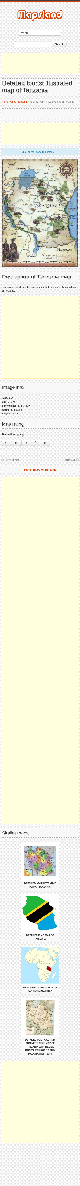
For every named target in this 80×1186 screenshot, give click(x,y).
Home (5, 101)
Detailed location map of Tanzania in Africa (40, 989)
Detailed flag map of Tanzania (40, 937)
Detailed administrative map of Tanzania (40, 885)
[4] (35, 443)
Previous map (12, 459)
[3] (25, 443)
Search (59, 44)
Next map (70, 459)
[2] (16, 443)
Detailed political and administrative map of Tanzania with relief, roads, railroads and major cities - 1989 (40, 1046)
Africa (13, 101)
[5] (45, 443)
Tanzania (23, 101)
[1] (6, 443)
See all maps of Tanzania (40, 469)
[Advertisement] (40, 63)
